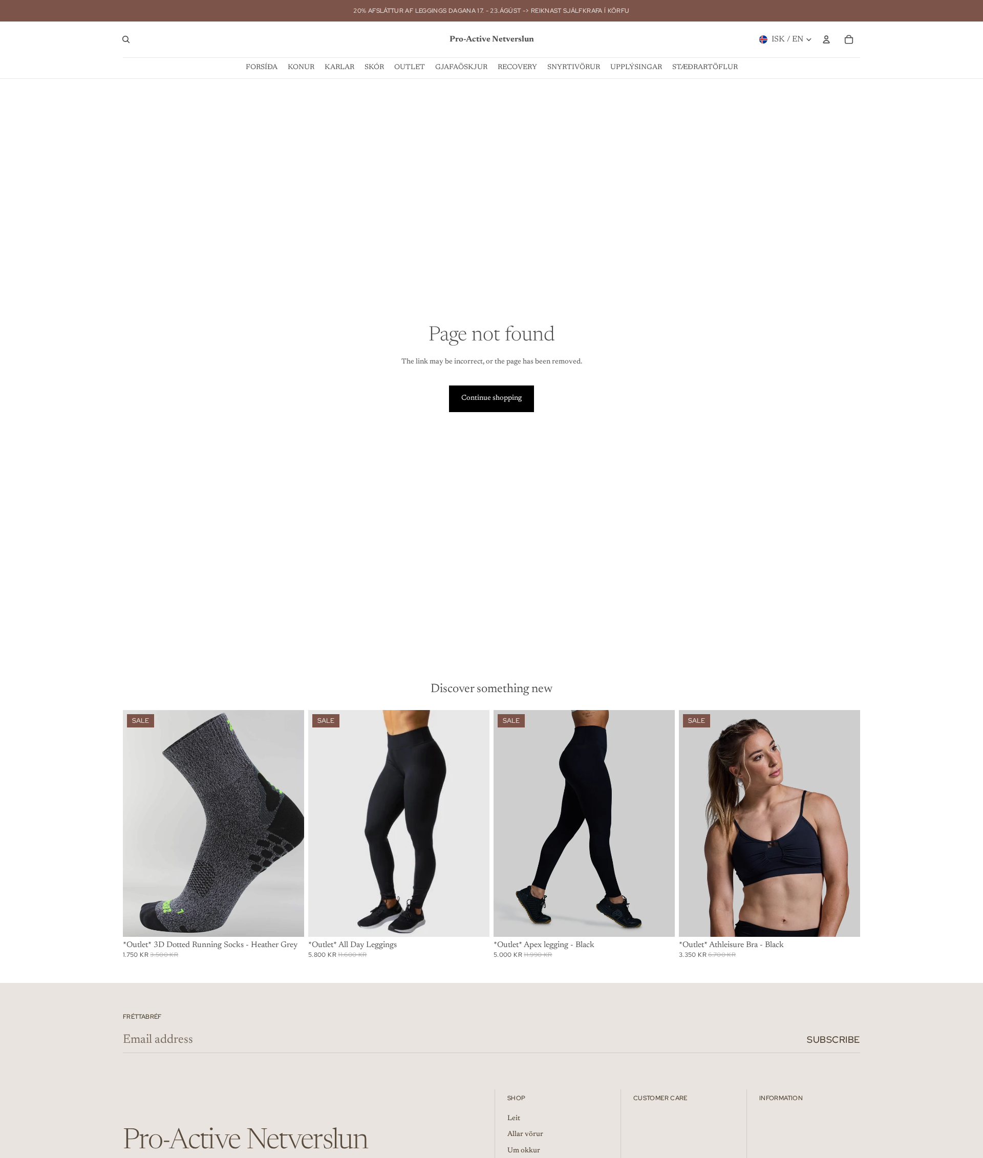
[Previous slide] (138, 823)
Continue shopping (491, 398)
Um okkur (523, 1150)
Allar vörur (525, 1134)
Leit (513, 1118)
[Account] (826, 39)
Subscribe (833, 1039)
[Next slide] (288, 823)
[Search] (126, 39)
